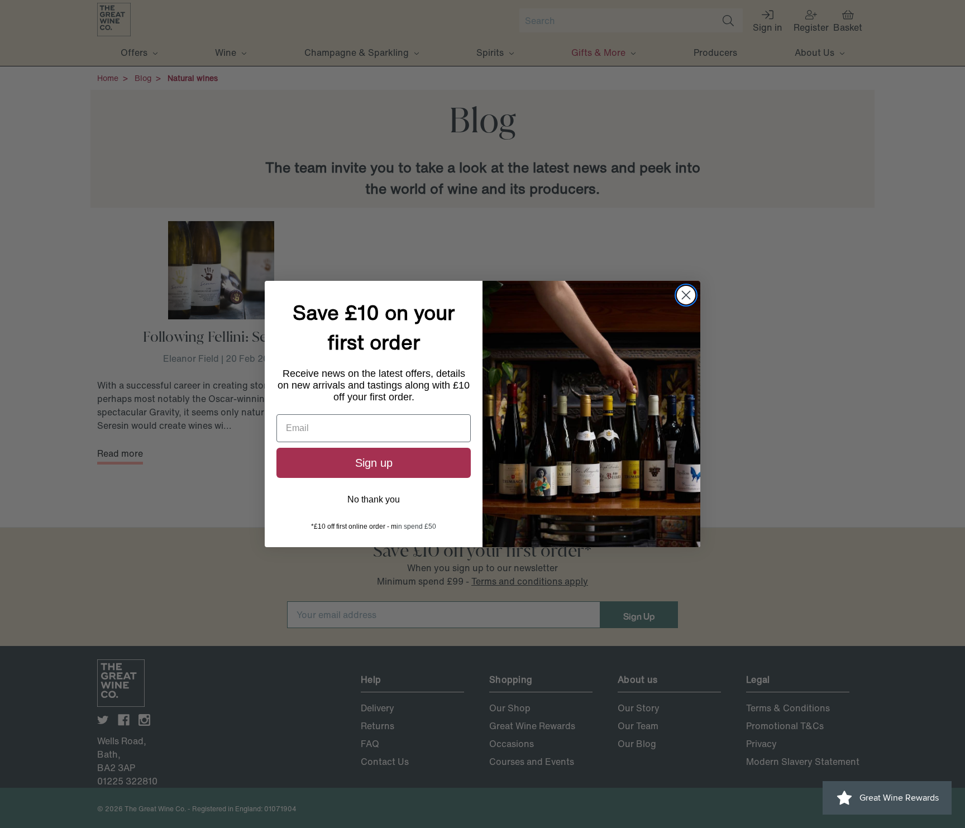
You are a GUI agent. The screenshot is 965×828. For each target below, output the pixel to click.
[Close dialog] (686, 295)
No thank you (373, 499)
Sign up (374, 463)
